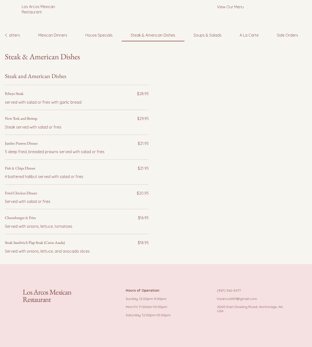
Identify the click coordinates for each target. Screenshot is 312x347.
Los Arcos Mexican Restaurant (47, 295)
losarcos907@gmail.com (237, 299)
